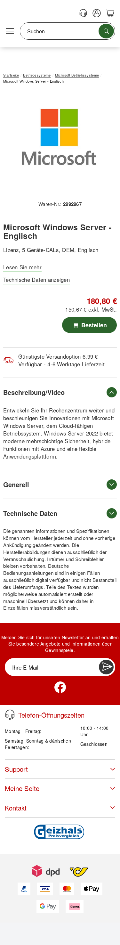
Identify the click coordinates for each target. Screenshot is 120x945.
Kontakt (16, 807)
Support (16, 769)
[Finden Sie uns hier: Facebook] (60, 687)
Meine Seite (22, 788)
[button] (57, 144)
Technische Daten (30, 513)
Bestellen (93, 325)
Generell (16, 484)
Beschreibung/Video (34, 392)
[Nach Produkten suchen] (106, 31)
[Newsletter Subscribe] (106, 667)
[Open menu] (10, 31)
